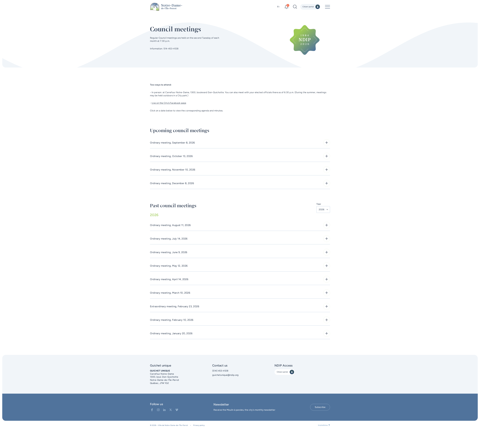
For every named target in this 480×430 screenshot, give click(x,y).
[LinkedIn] (164, 410)
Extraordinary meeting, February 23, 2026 (174, 306)
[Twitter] (171, 410)
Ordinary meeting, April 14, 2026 (169, 279)
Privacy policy (199, 425)
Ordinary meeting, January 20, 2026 (171, 333)
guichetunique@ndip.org (225, 375)
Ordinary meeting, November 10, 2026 (172, 169)
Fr (278, 6)
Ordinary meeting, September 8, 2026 (172, 142)
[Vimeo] (177, 410)
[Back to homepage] (166, 6)
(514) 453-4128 (220, 370)
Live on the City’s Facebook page (169, 103)
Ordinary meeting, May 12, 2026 (169, 265)
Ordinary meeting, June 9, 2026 (168, 252)
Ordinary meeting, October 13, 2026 (171, 156)
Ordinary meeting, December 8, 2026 (172, 183)
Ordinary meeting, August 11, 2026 (170, 225)
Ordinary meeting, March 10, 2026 (170, 292)
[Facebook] (152, 410)
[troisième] (324, 425)
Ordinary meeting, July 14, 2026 (169, 238)
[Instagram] (158, 410)
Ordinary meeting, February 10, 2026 (171, 319)
